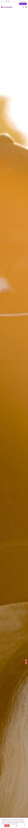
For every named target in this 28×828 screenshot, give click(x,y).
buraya (13, 823)
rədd (17, 825)
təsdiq (7, 825)
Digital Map (23, 3)
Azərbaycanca (21, 1)
